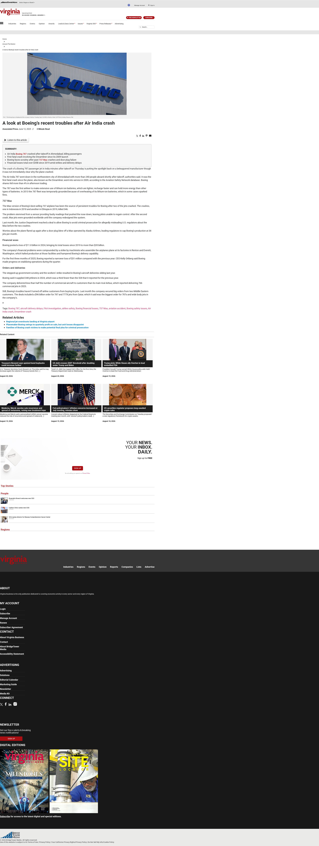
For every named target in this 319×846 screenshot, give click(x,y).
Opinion (42, 24)
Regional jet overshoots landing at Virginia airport (30, 321)
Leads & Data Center (66, 24)
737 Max (43, 160)
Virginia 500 (91, 24)
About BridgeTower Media (9, 648)
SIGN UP (77, 468)
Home (4, 39)
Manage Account (139, 5)
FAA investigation (52, 308)
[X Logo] (1, 704)
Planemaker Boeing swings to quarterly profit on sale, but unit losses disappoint (45, 324)
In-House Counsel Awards (33, 15)
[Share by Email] (150, 136)
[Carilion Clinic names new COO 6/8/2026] (78, 513)
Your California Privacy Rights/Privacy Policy (69, 842)
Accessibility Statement (12, 654)
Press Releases (105, 24)
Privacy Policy (86, 473)
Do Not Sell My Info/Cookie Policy (101, 842)
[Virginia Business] (10, 12)
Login (3, 609)
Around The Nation (8, 44)
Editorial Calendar (9, 679)
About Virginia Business (12, 637)
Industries (12, 24)
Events (32, 24)
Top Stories (7, 485)
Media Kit (5, 693)
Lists (138, 567)
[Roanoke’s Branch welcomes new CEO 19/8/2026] (78, 503)
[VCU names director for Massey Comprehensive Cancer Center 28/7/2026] (78, 522)
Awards (51, 24)
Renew (3, 622)
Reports (114, 567)
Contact (4, 642)
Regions (23, 24)
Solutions (4, 675)
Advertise (150, 567)
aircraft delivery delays (31, 308)
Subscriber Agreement (11, 627)
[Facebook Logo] (6, 704)
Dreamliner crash (22, 311)
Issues (80, 24)
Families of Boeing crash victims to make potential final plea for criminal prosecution (47, 327)
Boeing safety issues (137, 308)
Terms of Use (33, 842)
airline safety (68, 308)
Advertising (119, 24)
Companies (127, 567)
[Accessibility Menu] (129, 5)
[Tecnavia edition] (24, 812)
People (4, 493)
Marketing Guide (8, 684)
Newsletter (5, 689)
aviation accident (117, 308)
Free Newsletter (135, 17)
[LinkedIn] (10, 704)
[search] (140, 27)
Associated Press (10, 129)
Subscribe (149, 17)
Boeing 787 (21, 154)
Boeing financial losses (87, 308)
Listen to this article (17, 140)
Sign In (152, 5)
